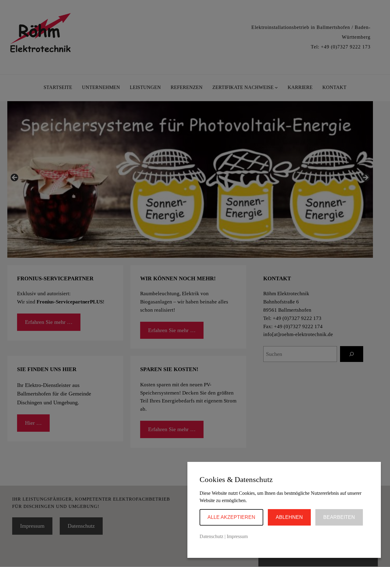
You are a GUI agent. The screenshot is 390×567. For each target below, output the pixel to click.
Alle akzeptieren (231, 517)
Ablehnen (289, 517)
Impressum (237, 536)
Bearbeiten (339, 517)
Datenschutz (211, 536)
